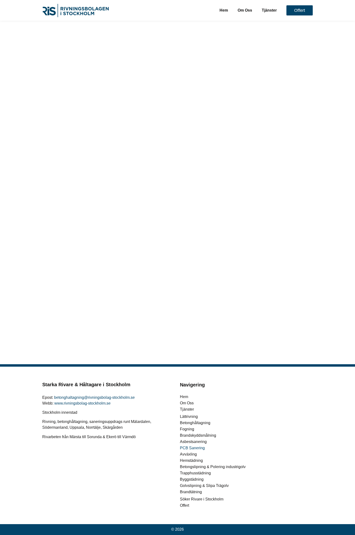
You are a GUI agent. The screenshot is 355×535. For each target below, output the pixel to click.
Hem (224, 10)
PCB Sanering (192, 448)
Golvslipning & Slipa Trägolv (204, 486)
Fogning (187, 429)
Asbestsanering (193, 442)
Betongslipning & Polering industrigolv (213, 467)
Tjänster (269, 10)
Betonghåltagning (195, 423)
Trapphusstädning (195, 473)
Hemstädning (191, 460)
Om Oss (245, 10)
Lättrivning (189, 416)
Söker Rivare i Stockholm (201, 499)
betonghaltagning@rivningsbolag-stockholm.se (94, 397)
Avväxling (188, 454)
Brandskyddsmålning (198, 435)
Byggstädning (192, 479)
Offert (184, 505)
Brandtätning (191, 492)
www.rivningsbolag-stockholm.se (82, 403)
